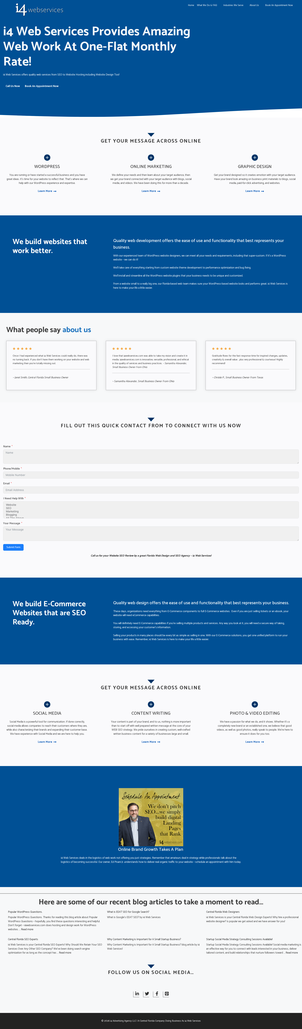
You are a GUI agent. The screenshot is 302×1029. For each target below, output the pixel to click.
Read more (27, 929)
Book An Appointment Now (279, 5)
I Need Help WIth (13, 499)
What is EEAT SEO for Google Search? (128, 912)
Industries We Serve (233, 5)
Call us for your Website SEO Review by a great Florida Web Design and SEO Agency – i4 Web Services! (151, 555)
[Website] (151, 505)
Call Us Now (13, 86)
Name (7, 447)
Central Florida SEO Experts (23, 939)
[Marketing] (151, 511)
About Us (254, 5)
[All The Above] (151, 518)
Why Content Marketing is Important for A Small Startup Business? (144, 939)
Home (191, 5)
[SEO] (151, 508)
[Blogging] (151, 514)
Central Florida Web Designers (223, 912)
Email (6, 484)
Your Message (11, 524)
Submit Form (13, 547)
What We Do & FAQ (207, 5)
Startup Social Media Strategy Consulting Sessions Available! (239, 939)
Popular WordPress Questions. (25, 912)
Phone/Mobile (11, 469)
